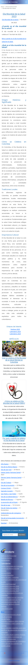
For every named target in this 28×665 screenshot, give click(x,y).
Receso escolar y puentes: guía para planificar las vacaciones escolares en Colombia (14, 630)
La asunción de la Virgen (9, 502)
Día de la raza (5, 505)
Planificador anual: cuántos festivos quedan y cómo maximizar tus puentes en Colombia (13, 637)
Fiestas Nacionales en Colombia (12, 566)
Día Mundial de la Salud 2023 (14, 15)
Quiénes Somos (6, 558)
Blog (2, 612)
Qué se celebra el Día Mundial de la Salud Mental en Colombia (14, 360)
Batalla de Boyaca (7, 499)
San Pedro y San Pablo (8, 494)
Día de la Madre (6, 617)
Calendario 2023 (15, 332)
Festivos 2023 (15, 329)
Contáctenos (5, 560)
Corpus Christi (6, 488)
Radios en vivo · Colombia (10, 577)
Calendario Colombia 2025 (10, 586)
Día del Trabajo (6, 483)
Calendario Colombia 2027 (10, 591)
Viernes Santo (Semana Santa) (11, 477)
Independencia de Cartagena (11, 513)
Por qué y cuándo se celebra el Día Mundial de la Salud (14, 439)
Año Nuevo (5, 464)
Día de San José (6, 470)
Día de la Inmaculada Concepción (12, 518)
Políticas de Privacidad (8, 556)
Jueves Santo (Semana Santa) (11, 472)
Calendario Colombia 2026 (10, 589)
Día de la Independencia (9, 497)
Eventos (3, 571)
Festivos (3, 606)
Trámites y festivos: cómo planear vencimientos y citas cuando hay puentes (12, 623)
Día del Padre (5, 619)
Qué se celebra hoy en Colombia (12, 597)
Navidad (4, 523)
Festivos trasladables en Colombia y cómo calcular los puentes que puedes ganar (13, 643)
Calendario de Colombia (9, 2)
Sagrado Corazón (7, 491)
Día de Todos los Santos (9, 508)
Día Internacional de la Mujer (11, 615)
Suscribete (22, 534)
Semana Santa (6, 573)
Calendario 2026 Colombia (14, 660)
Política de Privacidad (8, 584)
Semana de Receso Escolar (10, 568)
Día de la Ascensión (7, 485)
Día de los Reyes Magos (9, 467)
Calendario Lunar (7, 609)
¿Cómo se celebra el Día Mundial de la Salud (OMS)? (14, 402)
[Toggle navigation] (26, 2)
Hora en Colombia (7, 575)
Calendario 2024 (15, 334)
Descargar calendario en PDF (11, 600)
